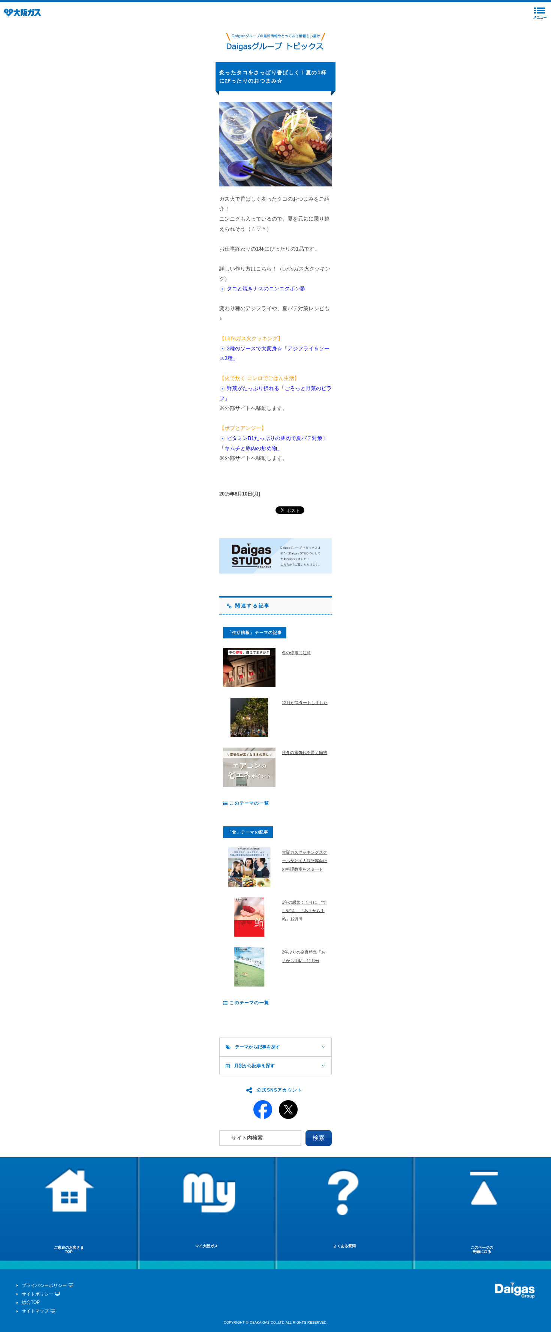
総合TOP (31, 1302)
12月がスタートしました (305, 702)
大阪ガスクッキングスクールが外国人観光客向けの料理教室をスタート (304, 860)
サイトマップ (35, 1311)
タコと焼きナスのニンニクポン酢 (266, 288)
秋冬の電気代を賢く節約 (304, 752)
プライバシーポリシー (44, 1285)
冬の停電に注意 (296, 652)
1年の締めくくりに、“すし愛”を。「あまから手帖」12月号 (304, 910)
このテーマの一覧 (248, 803)
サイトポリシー (37, 1294)
